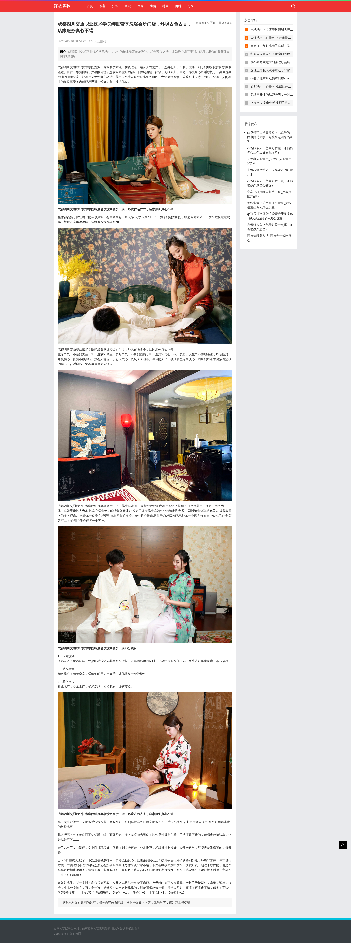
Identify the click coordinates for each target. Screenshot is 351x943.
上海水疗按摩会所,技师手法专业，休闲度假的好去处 (285, 102)
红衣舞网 (63, 6)
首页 (90, 6)
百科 (178, 6)
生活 (153, 6)
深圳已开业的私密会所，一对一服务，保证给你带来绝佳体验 (291, 94)
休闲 (140, 6)
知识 (115, 6)
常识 (128, 6)
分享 (191, 6)
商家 (229, 22)
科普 (103, 6)
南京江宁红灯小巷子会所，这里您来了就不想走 (282, 46)
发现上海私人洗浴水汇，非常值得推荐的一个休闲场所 (287, 70)
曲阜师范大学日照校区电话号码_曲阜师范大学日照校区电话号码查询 (270, 137)
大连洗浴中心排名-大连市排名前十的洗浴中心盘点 (284, 37)
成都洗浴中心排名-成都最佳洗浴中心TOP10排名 (283, 86)
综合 (165, 6)
